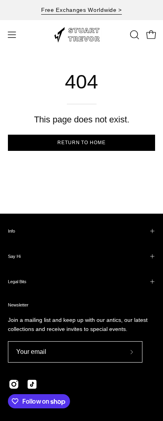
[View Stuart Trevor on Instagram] (14, 384)
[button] (133, 34)
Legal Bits (17, 281)
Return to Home (81, 142)
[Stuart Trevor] (81, 34)
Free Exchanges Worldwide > (81, 10)
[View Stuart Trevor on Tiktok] (32, 384)
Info (11, 231)
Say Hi (14, 256)
